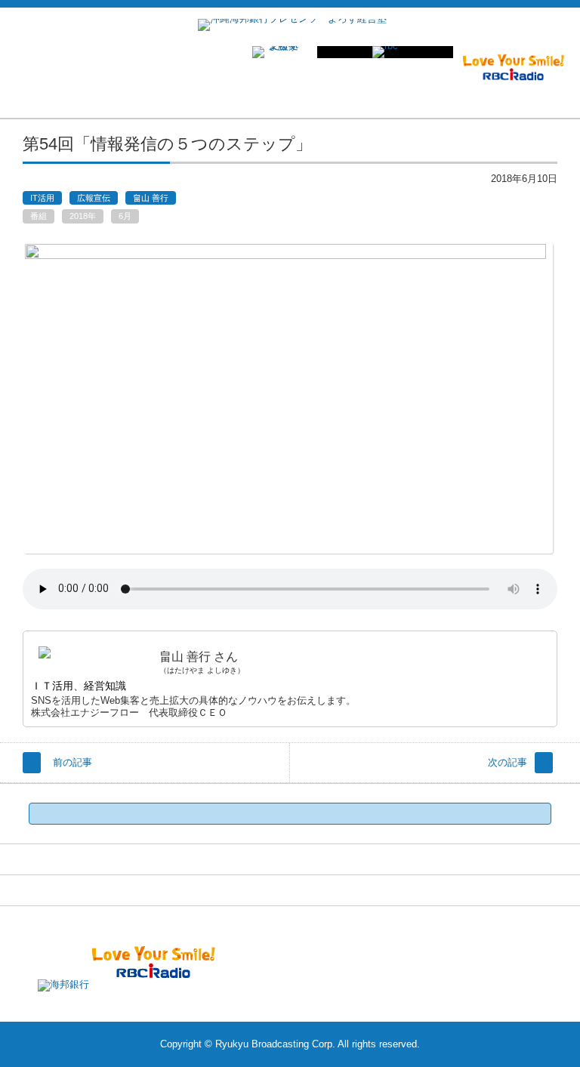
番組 (38, 215)
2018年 (82, 215)
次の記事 (507, 762)
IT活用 (42, 197)
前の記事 (72, 762)
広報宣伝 (93, 197)
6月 (125, 215)
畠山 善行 (150, 197)
